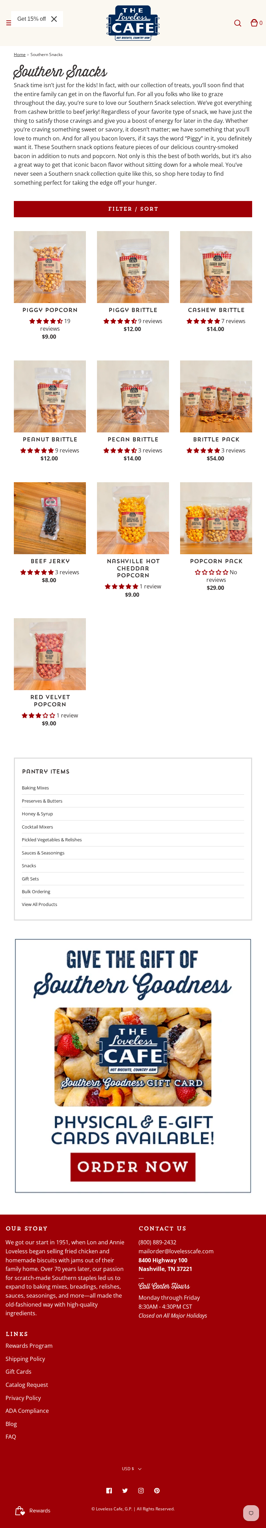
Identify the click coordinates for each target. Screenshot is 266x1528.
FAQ (11, 1436)
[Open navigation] (9, 23)
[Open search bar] (237, 23)
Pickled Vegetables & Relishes (52, 839)
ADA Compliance (27, 1411)
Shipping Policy (25, 1359)
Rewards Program (29, 1345)
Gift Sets (30, 879)
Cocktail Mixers (37, 827)
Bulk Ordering (36, 891)
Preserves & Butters (42, 801)
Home (20, 54)
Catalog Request (27, 1385)
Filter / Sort (133, 208)
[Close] (54, 19)
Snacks (29, 865)
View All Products (39, 904)
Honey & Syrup (37, 814)
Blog (11, 1424)
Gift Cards (19, 1371)
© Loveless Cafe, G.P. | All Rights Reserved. (133, 1509)
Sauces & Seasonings (43, 853)
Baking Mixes (35, 788)
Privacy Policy (23, 1398)
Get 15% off (31, 19)
